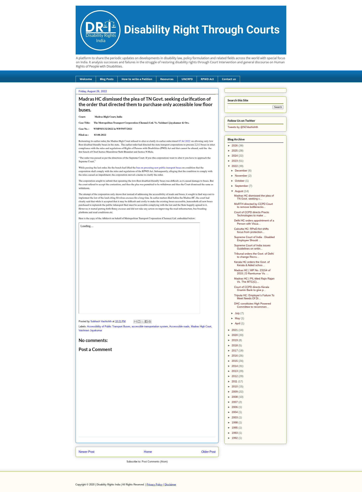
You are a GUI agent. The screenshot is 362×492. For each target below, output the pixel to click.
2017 (235, 350)
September (242, 185)
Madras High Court (201, 326)
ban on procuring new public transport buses (159, 167)
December (241, 170)
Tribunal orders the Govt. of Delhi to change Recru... (254, 255)
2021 (235, 329)
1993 (235, 432)
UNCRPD (187, 79)
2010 (235, 386)
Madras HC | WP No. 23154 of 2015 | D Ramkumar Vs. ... (252, 272)
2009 (235, 391)
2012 (235, 376)
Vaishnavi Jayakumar (90, 330)
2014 (235, 365)
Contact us (229, 79)
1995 (235, 427)
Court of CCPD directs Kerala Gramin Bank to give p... (251, 288)
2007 (235, 401)
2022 (235, 166)
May (238, 318)
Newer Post (86, 451)
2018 (235, 345)
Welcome (86, 79)
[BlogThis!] (139, 321)
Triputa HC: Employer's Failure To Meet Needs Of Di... (254, 297)
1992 (235, 437)
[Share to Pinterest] (150, 321)
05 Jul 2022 (184, 141)
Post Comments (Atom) (155, 461)
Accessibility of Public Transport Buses (108, 326)
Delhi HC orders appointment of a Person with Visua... (254, 222)
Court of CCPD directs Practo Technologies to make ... (251, 214)
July (237, 313)
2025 (235, 150)
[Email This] (135, 321)
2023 (235, 160)
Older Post (208, 451)
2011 (235, 381)
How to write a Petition (137, 79)
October (240, 180)
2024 (235, 155)
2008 (235, 396)
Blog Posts (107, 79)
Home (148, 451)
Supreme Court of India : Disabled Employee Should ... (254, 239)
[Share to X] (142, 321)
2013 (235, 371)
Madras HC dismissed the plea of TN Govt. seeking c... (254, 197)
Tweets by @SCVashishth (243, 127)
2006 (235, 407)
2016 (235, 355)
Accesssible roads (179, 326)
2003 (235, 417)
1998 (235, 422)
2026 (235, 145)
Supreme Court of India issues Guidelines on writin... (252, 247)
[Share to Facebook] (146, 321)
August (239, 191)
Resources (166, 79)
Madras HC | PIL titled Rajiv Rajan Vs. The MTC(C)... (254, 280)
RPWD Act (207, 79)
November (241, 175)
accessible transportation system (150, 326)
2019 (235, 340)
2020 (235, 335)
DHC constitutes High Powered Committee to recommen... (252, 305)
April (238, 323)
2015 (235, 360)
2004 (235, 412)
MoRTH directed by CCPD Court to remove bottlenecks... (253, 205)
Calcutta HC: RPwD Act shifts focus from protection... (251, 230)
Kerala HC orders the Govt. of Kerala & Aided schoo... (252, 263)
